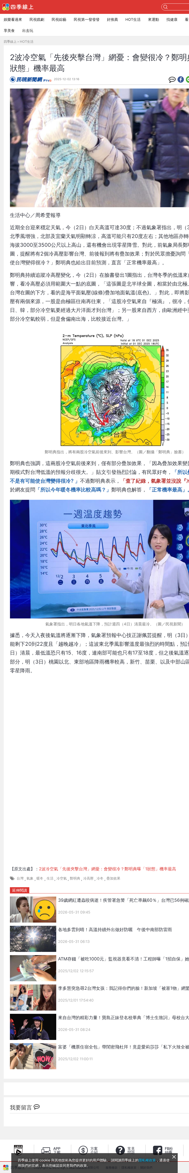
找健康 (171, 19)
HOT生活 (133, 19)
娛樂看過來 (13, 19)
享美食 (9, 30)
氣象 (30, 878)
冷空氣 (61, 878)
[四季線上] (17, 7)
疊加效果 (113, 878)
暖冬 (39, 878)
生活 (50, 878)
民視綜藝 (59, 19)
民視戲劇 (37, 19)
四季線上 (10, 41)
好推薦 (112, 19)
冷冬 (100, 878)
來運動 (153, 19)
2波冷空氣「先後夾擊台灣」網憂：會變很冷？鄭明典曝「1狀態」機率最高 (107, 868)
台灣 (20, 878)
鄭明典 (75, 878)
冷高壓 (88, 878)
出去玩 (27, 30)
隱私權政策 (147, 1160)
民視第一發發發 (87, 19)
